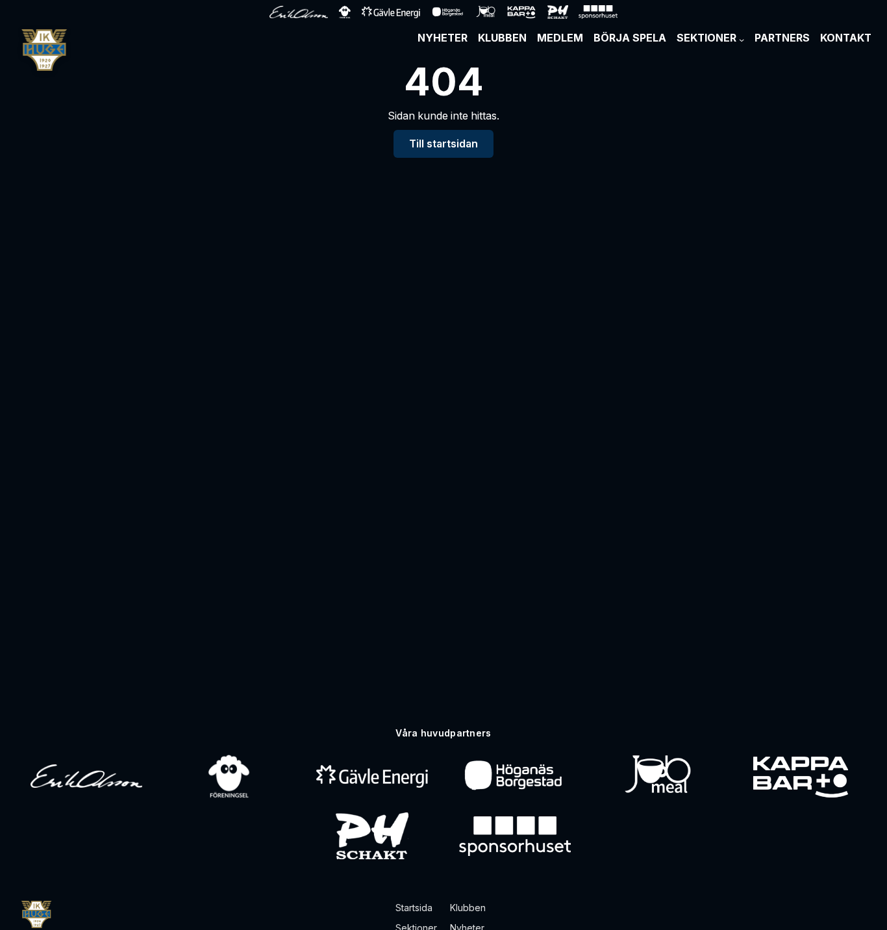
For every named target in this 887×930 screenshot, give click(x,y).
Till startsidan (443, 144)
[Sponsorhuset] (515, 835)
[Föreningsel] (229, 776)
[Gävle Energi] (372, 776)
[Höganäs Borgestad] (514, 776)
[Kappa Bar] (801, 776)
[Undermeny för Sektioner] (741, 39)
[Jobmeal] (657, 776)
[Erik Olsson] (86, 776)
